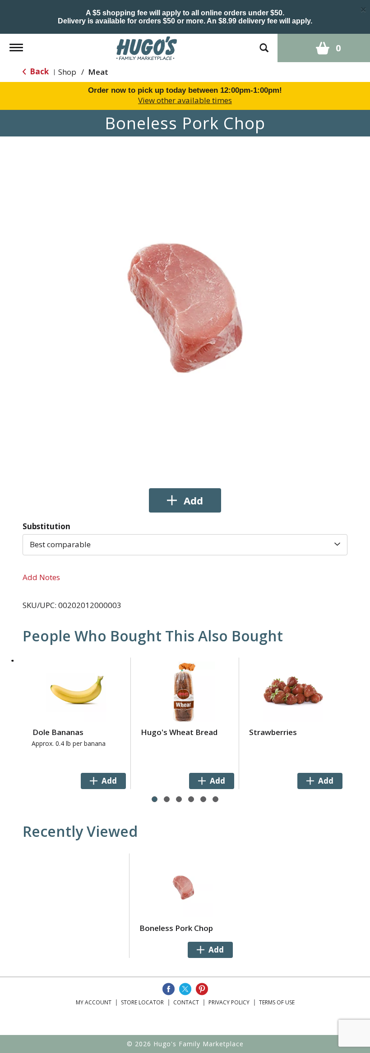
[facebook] (168, 989)
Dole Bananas (57, 732)
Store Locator (142, 1002)
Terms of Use (277, 1002)
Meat (98, 72)
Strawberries (273, 732)
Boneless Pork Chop (176, 928)
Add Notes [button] (41, 577)
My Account (93, 1002)
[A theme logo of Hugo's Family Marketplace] (146, 47)
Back (38, 71)
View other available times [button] (185, 100)
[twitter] (185, 989)
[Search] (263, 43)
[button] (185, 500)
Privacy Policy (229, 1002)
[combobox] (185, 544)
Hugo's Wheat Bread (179, 732)
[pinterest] (202, 989)
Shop (67, 72)
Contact (186, 1002)
